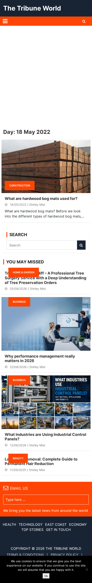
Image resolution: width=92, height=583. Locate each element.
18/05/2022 (18, 204)
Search (81, 245)
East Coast (56, 524)
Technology (31, 524)
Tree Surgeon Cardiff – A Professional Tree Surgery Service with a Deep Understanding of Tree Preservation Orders (45, 278)
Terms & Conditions (25, 555)
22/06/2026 (18, 367)
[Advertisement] (46, 74)
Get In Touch (58, 529)
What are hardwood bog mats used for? (41, 198)
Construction (19, 185)
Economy (78, 524)
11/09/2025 (18, 470)
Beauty (18, 458)
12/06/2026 (18, 445)
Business (19, 301)
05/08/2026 (18, 288)
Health (9, 524)
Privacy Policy (65, 555)
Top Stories (32, 529)
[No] (87, 569)
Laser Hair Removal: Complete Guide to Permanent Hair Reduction (41, 461)
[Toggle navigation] (5, 21)
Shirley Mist (37, 204)
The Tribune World (32, 8)
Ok (46, 576)
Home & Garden (23, 272)
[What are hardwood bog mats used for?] (46, 166)
